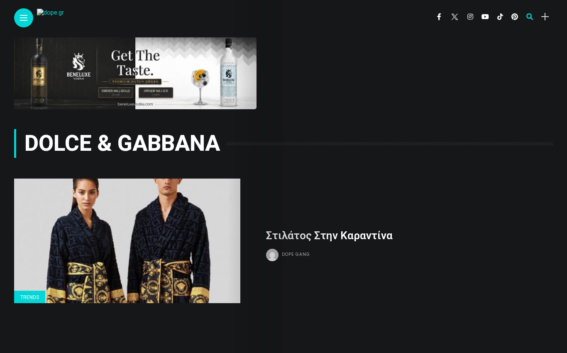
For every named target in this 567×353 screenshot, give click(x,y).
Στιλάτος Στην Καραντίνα (329, 235)
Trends (29, 297)
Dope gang (296, 254)
